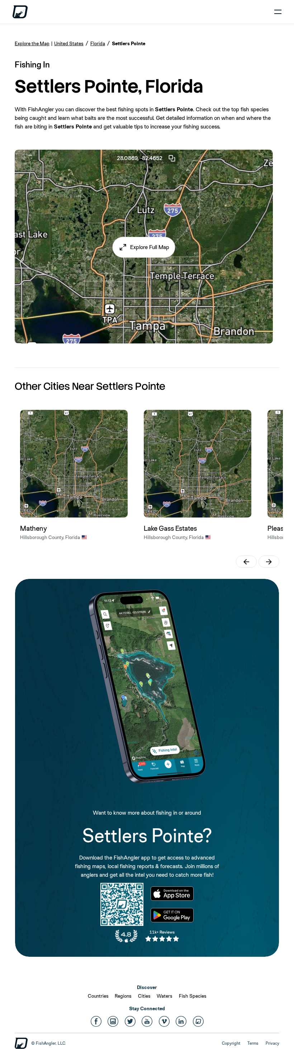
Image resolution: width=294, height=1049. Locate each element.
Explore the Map (32, 43)
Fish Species (193, 996)
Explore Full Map (149, 247)
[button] (144, 247)
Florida (97, 43)
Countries (98, 996)
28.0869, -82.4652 (139, 158)
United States (69, 43)
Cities (144, 996)
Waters (164, 996)
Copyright (231, 1043)
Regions (123, 996)
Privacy (272, 1043)
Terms (253, 1043)
